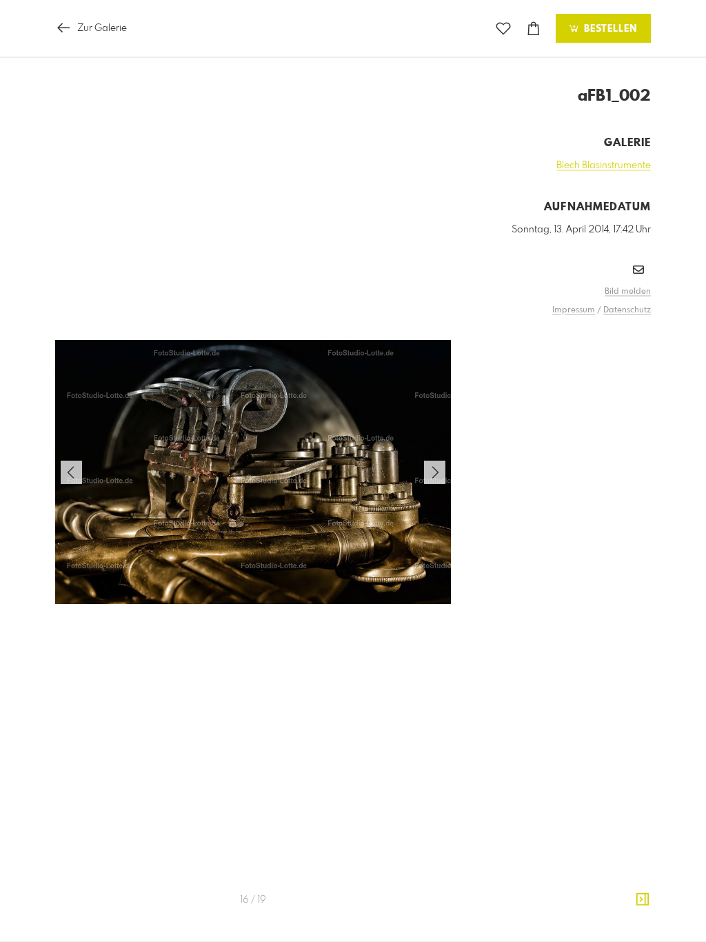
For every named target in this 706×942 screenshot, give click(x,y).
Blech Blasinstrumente (603, 165)
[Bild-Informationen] (642, 900)
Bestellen (609, 29)
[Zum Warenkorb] (533, 28)
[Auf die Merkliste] (503, 28)
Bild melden (628, 292)
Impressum (573, 310)
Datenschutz (627, 310)
